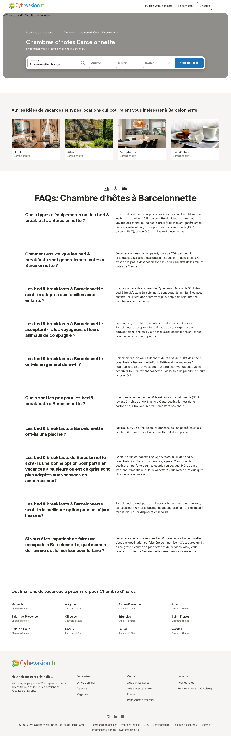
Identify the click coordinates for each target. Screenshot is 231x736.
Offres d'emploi (86, 682)
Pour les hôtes (186, 682)
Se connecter (185, 5)
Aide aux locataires (138, 682)
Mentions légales (130, 724)
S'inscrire (204, 5)
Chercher (189, 63)
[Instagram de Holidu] (108, 717)
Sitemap (205, 724)
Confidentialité (161, 724)
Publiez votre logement (158, 5)
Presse (131, 694)
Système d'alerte (129, 729)
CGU (146, 724)
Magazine (82, 694)
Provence (69, 32)
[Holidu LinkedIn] (115, 717)
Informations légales (104, 729)
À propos (82, 688)
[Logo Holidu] (26, 6)
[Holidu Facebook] (122, 717)
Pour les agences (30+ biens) (195, 688)
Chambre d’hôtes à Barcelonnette (98, 32)
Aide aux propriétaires (140, 688)
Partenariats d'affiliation (141, 699)
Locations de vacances (39, 32)
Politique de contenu (185, 724)
